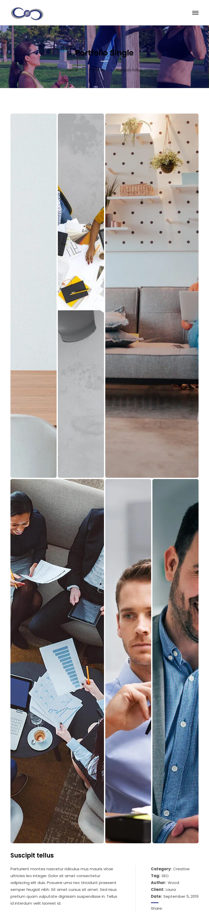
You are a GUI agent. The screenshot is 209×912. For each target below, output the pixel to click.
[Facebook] (166, 908)
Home (72, 70)
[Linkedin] (172, 908)
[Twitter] (178, 908)
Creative (181, 869)
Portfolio (97, 70)
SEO (165, 875)
